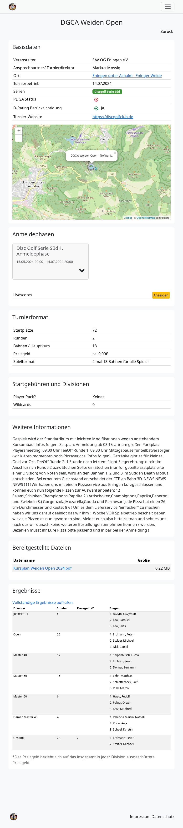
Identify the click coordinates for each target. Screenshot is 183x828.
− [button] (18, 138)
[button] (82, 270)
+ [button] (18, 131)
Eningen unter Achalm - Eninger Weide (127, 75)
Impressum (140, 816)
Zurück (167, 31)
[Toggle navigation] (167, 6)
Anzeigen (160, 295)
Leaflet (128, 217)
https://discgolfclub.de (112, 116)
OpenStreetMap (146, 217)
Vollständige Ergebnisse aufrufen (42, 602)
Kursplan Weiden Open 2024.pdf (42, 568)
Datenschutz (163, 816)
